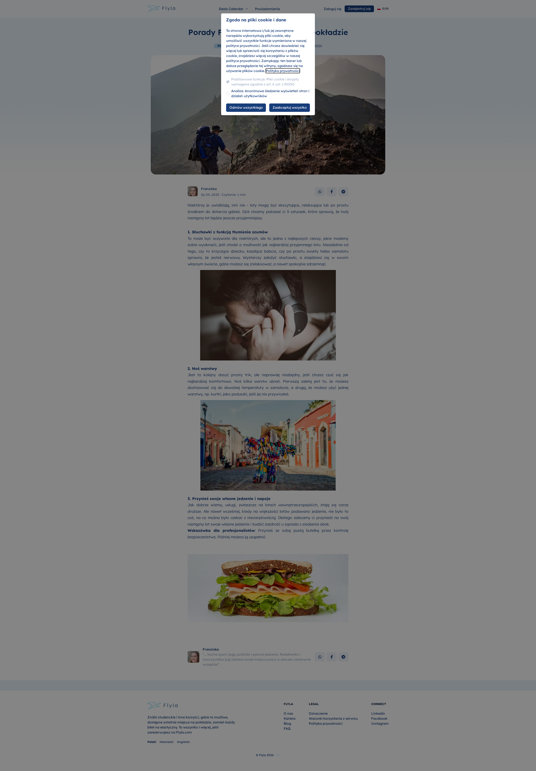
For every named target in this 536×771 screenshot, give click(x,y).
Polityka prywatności (283, 71)
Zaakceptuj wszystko (290, 107)
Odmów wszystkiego (246, 107)
